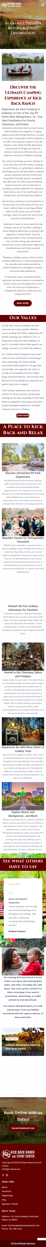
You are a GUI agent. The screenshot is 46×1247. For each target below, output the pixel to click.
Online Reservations (23, 1243)
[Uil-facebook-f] (3, 1175)
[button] (4, 66)
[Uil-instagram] (7, 1175)
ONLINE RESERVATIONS (23, 1128)
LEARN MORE (22, 415)
